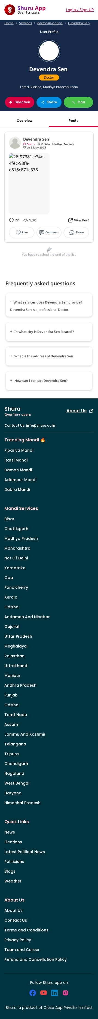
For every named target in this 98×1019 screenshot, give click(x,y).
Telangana (15, 744)
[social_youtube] (43, 993)
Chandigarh (16, 763)
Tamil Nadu (15, 714)
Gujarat (12, 626)
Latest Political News (24, 851)
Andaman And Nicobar (27, 617)
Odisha (11, 607)
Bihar (9, 519)
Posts (73, 120)
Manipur (12, 675)
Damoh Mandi (18, 470)
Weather (13, 881)
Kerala (10, 597)
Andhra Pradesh (20, 685)
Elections (13, 842)
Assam (11, 724)
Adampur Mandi (20, 479)
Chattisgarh (16, 528)
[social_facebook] (32, 993)
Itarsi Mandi (15, 460)
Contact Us (15, 920)
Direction (22, 102)
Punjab (11, 695)
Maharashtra (17, 548)
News (9, 832)
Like (25, 232)
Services (25, 23)
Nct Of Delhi (16, 558)
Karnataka (15, 568)
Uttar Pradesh (18, 636)
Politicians (14, 861)
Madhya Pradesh (21, 538)
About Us (76, 411)
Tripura (11, 754)
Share (52, 102)
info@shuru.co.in (40, 425)
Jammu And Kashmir (24, 734)
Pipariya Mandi (18, 450)
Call (81, 102)
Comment (52, 232)
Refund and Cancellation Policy (35, 959)
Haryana (13, 793)
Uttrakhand (15, 665)
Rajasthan (14, 656)
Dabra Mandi (17, 489)
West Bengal (16, 783)
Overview (24, 120)
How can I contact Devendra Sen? (41, 380)
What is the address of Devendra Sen (43, 356)
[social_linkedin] (54, 993)
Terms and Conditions (26, 930)
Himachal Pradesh (22, 803)
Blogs (10, 871)
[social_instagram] (65, 993)
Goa (8, 577)
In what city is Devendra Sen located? (44, 331)
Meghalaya (15, 646)
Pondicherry (16, 587)
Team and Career (22, 949)
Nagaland (14, 773)
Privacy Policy (17, 940)
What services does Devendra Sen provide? (48, 302)
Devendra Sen (79, 23)
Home (9, 23)
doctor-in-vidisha (50, 23)
